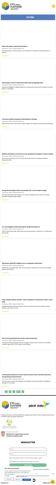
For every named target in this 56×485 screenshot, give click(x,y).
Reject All (18, 479)
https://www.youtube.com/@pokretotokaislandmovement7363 (33, 480)
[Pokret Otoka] (12, 6)
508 (18, 391)
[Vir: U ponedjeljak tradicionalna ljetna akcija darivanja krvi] (28, 214)
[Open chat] (53, 482)
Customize (9, 479)
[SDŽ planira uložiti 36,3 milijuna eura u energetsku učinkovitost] (28, 250)
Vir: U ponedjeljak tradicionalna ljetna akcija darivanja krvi (21, 227)
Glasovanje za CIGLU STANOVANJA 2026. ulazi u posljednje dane (22, 83)
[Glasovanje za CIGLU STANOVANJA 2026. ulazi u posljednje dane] (28, 70)
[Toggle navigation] (53, 6)
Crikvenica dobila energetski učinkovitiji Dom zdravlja (19, 119)
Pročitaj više (5, 55)
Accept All (26, 479)
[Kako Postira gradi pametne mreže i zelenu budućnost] (28, 325)
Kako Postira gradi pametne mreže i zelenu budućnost (19, 338)
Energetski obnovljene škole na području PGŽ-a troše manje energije (24, 190)
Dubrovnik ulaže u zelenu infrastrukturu (14, 46)
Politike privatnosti (49, 483)
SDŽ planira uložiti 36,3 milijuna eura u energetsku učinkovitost (22, 263)
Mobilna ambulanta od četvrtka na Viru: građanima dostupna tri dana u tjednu (27, 154)
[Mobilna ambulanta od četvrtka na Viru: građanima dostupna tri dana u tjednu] (28, 141)
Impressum (4, 483)
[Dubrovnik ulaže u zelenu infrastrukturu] (28, 33)
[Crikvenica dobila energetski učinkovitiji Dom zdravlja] (28, 106)
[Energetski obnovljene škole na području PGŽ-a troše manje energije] (28, 177)
